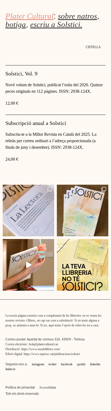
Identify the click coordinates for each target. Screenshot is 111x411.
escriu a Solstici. (56, 24)
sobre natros (77, 16)
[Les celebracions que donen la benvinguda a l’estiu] (28, 265)
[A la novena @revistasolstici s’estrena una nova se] (28, 210)
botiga (15, 24)
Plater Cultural (29, 16)
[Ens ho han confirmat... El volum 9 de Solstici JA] (82, 210)
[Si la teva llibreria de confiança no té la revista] (82, 265)
